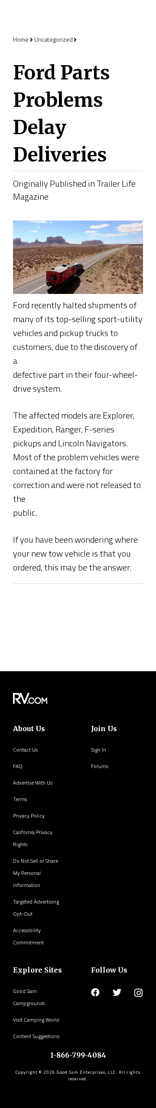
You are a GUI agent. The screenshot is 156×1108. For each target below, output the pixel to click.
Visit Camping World (36, 1020)
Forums (99, 766)
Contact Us (25, 749)
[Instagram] (138, 993)
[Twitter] (117, 992)
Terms (20, 799)
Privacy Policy (29, 815)
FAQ (18, 766)
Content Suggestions (36, 1036)
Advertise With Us (32, 782)
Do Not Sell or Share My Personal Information (35, 873)
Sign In (98, 749)
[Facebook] (95, 992)
